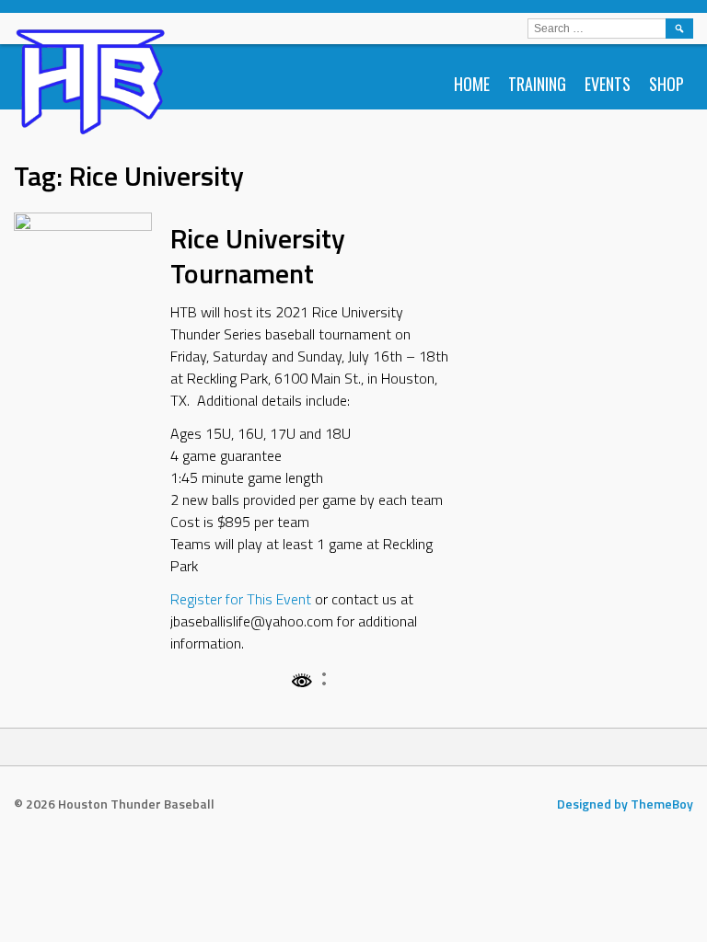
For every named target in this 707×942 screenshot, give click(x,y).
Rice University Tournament (257, 255)
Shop (666, 84)
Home (472, 84)
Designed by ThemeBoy (625, 803)
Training (537, 84)
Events (608, 84)
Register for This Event (240, 599)
